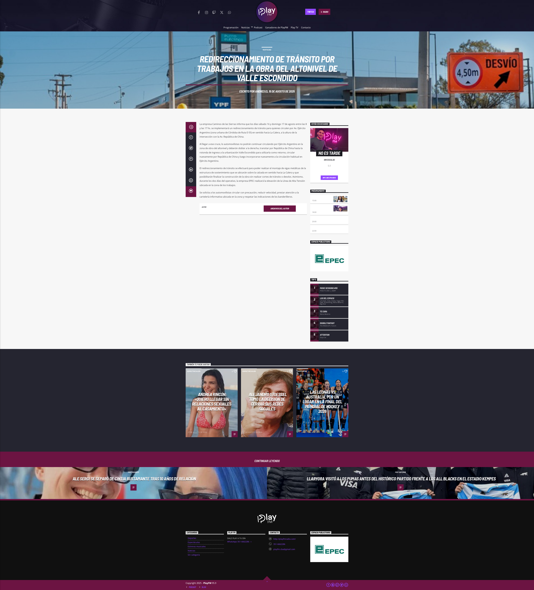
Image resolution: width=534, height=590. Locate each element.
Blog (204, 587)
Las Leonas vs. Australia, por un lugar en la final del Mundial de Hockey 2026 (322, 401)
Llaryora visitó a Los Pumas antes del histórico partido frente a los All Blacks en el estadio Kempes (401, 478)
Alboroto (316, 228)
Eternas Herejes (320, 218)
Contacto (306, 27)
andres (260, 91)
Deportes (302, 371)
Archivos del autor (279, 208)
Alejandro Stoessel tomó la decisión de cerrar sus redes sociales (268, 401)
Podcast (258, 27)
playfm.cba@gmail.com (284, 549)
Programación (230, 27)
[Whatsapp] (229, 11)
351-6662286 (279, 544)
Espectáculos (193, 371)
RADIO (325, 11)
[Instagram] (206, 11)
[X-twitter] (221, 11)
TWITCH (310, 11)
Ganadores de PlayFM (276, 27)
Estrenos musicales (197, 546)
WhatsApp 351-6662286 (238, 541)
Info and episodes (329, 178)
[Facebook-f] (198, 11)
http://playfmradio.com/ (284, 539)
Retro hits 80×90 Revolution (319, 208)
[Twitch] (214, 11)
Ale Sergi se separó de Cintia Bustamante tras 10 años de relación (134, 478)
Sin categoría (194, 554)
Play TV (294, 27)
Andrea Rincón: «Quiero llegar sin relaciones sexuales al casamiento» (211, 401)
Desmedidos (317, 197)
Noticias (245, 27)
